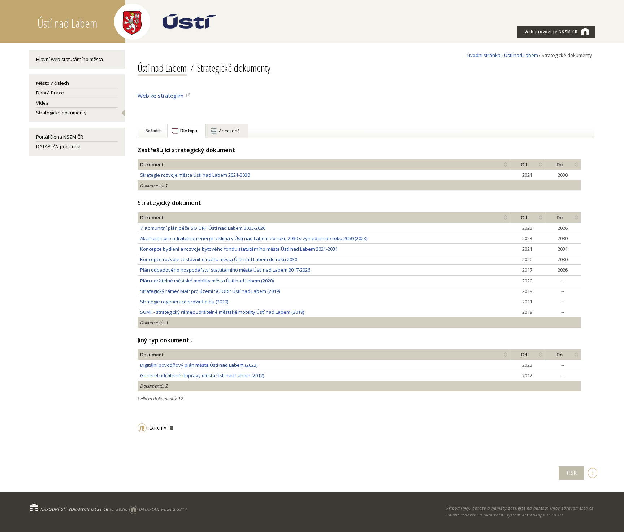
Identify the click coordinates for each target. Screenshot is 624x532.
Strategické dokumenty (61, 112)
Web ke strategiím (160, 95)
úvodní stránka (483, 55)
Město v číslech (52, 83)
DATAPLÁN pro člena (58, 146)
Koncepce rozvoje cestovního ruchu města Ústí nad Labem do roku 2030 (218, 259)
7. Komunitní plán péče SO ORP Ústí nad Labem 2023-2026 (202, 228)
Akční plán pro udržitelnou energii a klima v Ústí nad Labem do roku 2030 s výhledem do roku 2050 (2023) (253, 238)
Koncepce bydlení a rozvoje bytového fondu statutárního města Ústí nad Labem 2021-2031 (239, 249)
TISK (571, 472)
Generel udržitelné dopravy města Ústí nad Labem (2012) (202, 375)
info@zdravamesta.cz (572, 508)
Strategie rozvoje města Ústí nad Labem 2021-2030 (195, 175)
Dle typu (188, 131)
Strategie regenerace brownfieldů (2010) (184, 301)
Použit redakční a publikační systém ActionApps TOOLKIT (504, 515)
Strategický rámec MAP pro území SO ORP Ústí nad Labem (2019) (210, 291)
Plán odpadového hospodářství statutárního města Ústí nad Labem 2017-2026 (225, 270)
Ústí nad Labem (521, 55)
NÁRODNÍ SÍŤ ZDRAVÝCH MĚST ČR (74, 509)
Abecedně (229, 131)
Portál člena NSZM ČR (59, 136)
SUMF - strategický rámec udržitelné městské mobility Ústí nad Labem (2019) (222, 312)
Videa (42, 103)
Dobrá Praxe (50, 92)
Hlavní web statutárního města (69, 59)
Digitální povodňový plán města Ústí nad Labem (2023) (198, 365)
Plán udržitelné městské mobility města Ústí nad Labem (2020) (207, 280)
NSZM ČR (551, 31)
